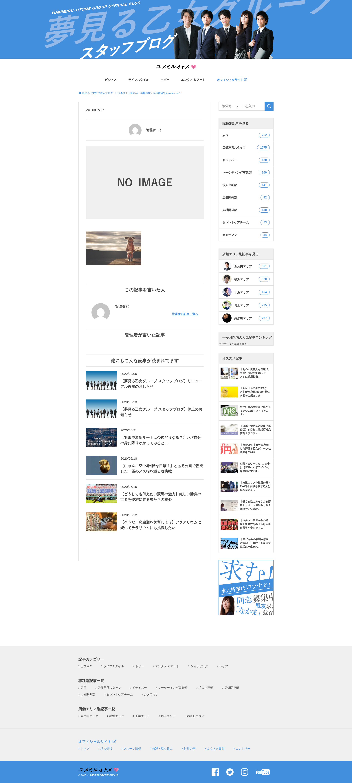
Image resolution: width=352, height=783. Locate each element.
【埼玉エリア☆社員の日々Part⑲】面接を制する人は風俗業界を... (255, 486)
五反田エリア (250, 266)
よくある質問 (215, 748)
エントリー (243, 748)
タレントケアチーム (119, 694)
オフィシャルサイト (230, 79)
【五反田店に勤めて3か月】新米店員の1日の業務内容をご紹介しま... (255, 392)
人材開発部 (87, 694)
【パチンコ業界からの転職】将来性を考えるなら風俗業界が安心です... (255, 524)
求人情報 (106, 748)
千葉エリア (250, 292)
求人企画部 (206, 687)
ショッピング (199, 666)
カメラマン (151, 694)
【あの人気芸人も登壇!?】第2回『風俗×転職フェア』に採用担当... (255, 373)
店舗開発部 (231, 687)
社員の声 (190, 748)
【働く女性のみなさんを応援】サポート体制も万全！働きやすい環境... (255, 505)
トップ (84, 748)
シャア (223, 666)
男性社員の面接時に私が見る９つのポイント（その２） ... (255, 411)
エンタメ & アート (193, 79)
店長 (83, 687)
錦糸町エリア (250, 318)
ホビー (165, 79)
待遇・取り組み (162, 748)
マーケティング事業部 (172, 687)
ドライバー (139, 687)
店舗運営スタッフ (109, 687)
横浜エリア (250, 279)
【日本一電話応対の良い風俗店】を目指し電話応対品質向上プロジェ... (255, 429)
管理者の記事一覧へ (185, 313)
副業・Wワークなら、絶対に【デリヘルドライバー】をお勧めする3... (255, 467)
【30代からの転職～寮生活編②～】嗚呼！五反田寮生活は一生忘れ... (255, 543)
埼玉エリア (250, 305)
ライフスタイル (138, 79)
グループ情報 (132, 748)
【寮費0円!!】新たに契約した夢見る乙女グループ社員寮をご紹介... (255, 448)
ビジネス (111, 79)
